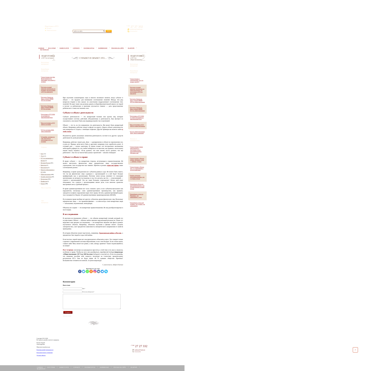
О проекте (76, 48)
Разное (43, 183)
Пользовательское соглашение (45, 352)
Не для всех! (44, 49)
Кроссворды (44, 167)
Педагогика (44, 179)
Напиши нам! (102, 48)
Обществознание (51, 30)
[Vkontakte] (98, 271)
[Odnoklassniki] (91, 271)
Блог (42, 153)
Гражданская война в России (110, 233)
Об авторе (131, 48)
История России (45, 163)
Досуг (42, 156)
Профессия (44, 181)
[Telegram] (102, 271)
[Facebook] (79, 271)
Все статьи (51, 367)
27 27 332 (136, 26)
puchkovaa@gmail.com (136, 29)
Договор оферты (41, 355)
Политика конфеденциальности (45, 350)
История (49, 28)
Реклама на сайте (117, 48)
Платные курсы (89, 48)
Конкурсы (43, 165)
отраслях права (113, 165)
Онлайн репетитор (46, 177)
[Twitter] (83, 271)
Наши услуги (64, 48)
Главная (40, 367)
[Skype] (106, 271)
